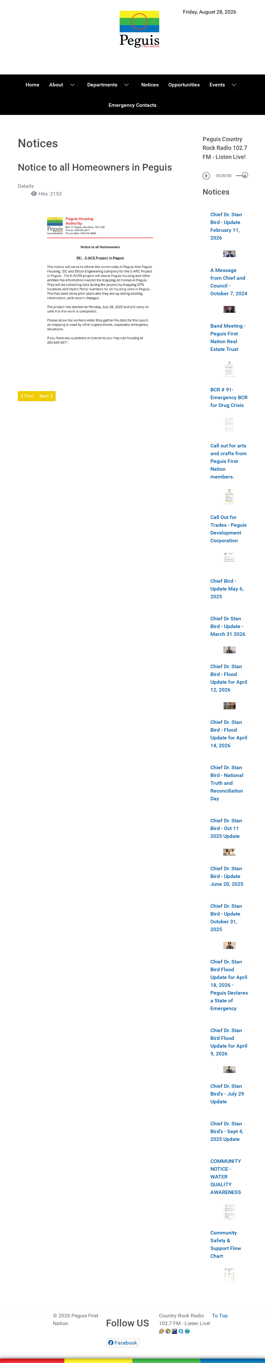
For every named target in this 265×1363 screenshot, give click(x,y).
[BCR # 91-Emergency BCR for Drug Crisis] (229, 425)
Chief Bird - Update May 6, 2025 (227, 589)
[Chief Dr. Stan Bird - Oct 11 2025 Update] (229, 852)
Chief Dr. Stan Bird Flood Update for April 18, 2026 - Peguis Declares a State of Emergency (229, 985)
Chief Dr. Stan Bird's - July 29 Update (227, 1094)
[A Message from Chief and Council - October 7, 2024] (229, 309)
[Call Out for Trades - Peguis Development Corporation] (229, 560)
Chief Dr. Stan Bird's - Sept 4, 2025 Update (226, 1131)
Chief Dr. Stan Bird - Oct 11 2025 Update (226, 828)
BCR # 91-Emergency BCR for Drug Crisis (229, 397)
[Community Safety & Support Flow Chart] (229, 1275)
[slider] (245, 175)
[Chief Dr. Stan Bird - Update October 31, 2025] (229, 945)
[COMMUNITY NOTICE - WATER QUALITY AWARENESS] (229, 1212)
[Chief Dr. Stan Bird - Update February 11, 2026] (229, 253)
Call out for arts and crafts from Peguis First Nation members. (228, 461)
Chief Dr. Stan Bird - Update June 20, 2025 (226, 876)
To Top (220, 1315)
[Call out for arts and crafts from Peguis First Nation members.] (229, 496)
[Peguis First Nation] (139, 29)
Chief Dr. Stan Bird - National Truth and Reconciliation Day (226, 783)
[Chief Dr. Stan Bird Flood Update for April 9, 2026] (229, 1069)
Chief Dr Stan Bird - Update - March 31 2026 (227, 626)
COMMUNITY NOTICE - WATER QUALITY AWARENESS (225, 1176)
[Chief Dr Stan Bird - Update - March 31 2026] (229, 650)
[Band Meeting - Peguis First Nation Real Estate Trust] (229, 368)
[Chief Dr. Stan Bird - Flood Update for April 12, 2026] (229, 705)
